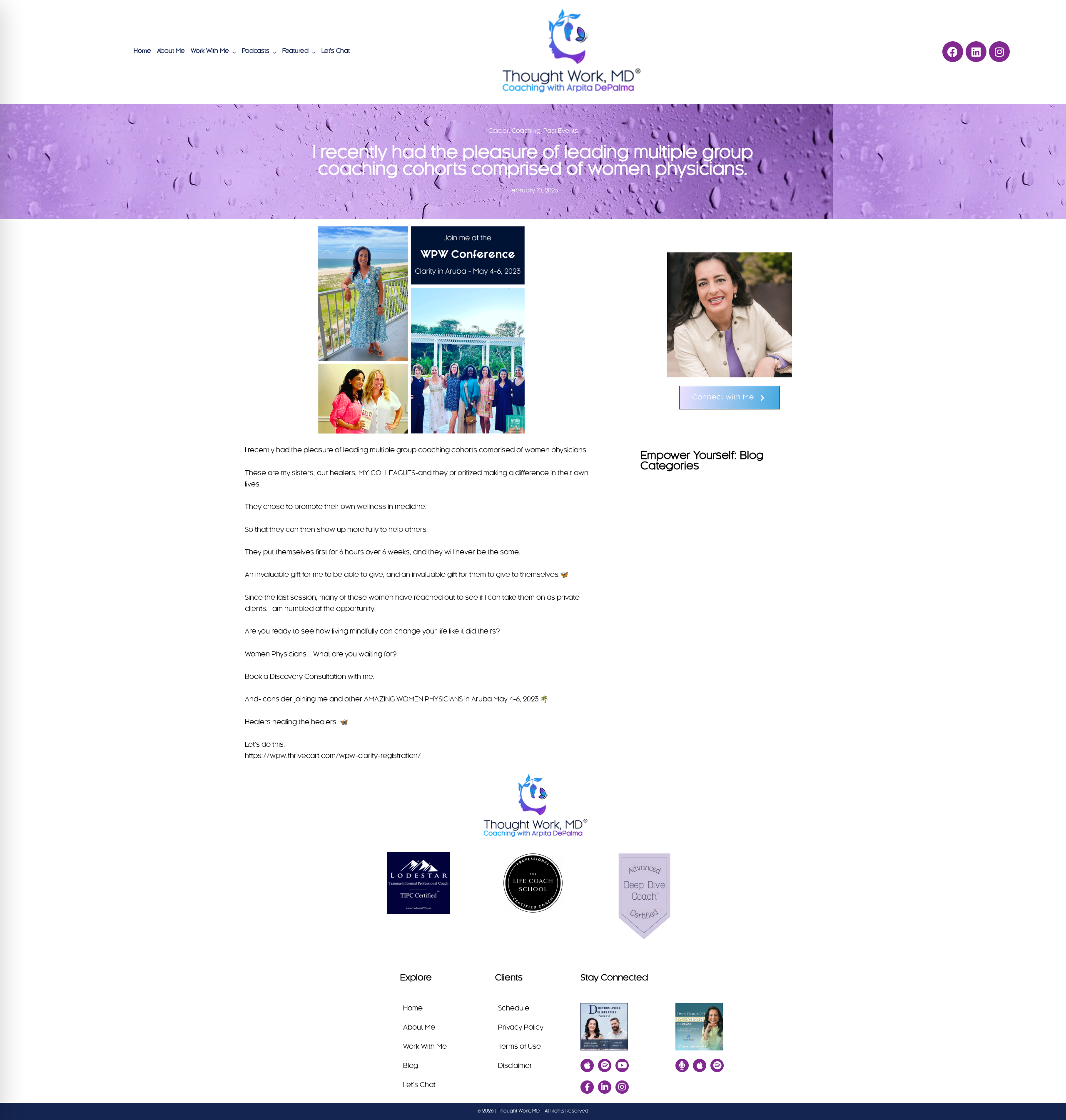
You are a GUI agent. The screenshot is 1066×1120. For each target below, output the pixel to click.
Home (142, 51)
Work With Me (210, 51)
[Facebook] (952, 51)
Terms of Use (519, 1046)
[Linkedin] (976, 51)
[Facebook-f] (587, 1087)
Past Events (560, 131)
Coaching (526, 131)
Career (498, 131)
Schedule (513, 1008)
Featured (295, 51)
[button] (729, 397)
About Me (171, 51)
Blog (410, 1066)
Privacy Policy (520, 1027)
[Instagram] (999, 51)
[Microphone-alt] (682, 1065)
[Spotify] (604, 1065)
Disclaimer (515, 1066)
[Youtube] (622, 1065)
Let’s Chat (335, 51)
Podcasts (255, 51)
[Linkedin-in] (604, 1087)
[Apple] (587, 1065)
